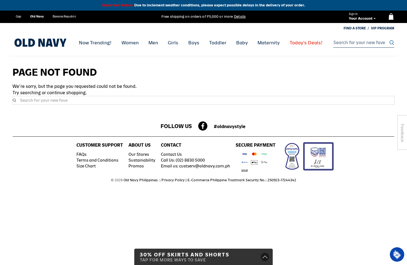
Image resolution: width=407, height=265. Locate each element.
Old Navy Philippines (140, 180)
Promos (136, 166)
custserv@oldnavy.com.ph (204, 166)
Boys (193, 42)
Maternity (268, 42)
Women (130, 42)
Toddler (217, 42)
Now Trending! (95, 42)
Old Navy (37, 16)
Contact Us (171, 154)
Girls (173, 42)
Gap (18, 16)
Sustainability (141, 160)
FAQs (81, 154)
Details (240, 16)
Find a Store (355, 28)
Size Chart (86, 166)
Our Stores (138, 154)
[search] (362, 42)
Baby (242, 42)
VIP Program (382, 28)
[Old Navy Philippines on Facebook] (203, 127)
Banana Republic (64, 16)
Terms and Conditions (97, 160)
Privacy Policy (173, 180)
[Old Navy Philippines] (40, 43)
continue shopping (66, 92)
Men (153, 42)
